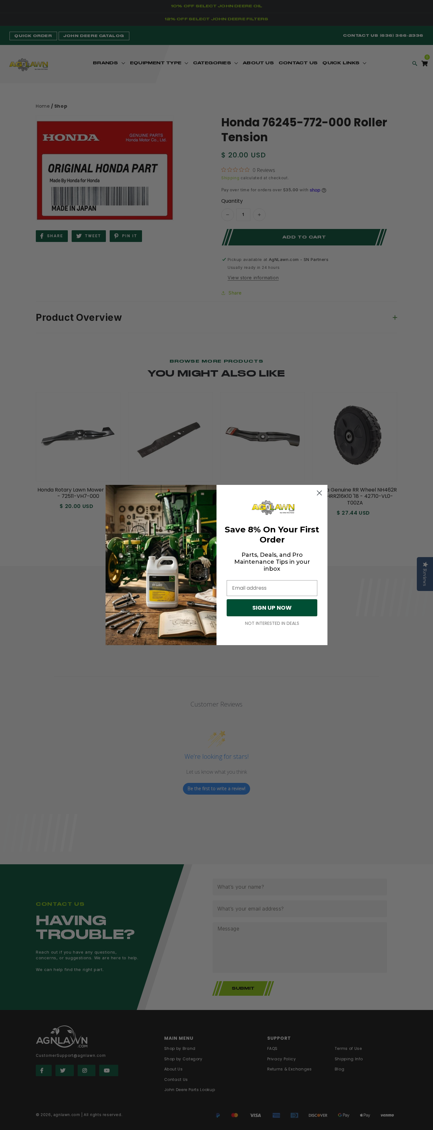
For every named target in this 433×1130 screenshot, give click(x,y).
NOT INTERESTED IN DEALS (272, 623)
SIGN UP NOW (272, 608)
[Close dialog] (319, 492)
